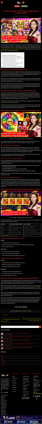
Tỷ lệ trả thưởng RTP (5, 235)
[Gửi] (40, 327)
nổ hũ (21, 73)
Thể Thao (3, 363)
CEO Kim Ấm (27, 16)
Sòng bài (3, 361)
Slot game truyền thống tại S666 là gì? (9, 55)
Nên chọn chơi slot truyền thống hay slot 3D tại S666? (12, 66)
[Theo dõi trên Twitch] (37, 399)
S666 (13, 46)
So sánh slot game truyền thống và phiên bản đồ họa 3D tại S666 (18, 347)
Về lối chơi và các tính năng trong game (10, 60)
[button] (2, 2)
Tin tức (2, 365)
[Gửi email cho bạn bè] (22, 307)
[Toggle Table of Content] (22, 54)
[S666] (21, 2)
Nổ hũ (21, 9)
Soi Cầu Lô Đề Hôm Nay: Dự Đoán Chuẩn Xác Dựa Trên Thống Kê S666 (19, 343)
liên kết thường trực (28, 310)
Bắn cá (2, 355)
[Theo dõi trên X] (34, 396)
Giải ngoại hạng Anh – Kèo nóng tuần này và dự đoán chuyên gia (17, 336)
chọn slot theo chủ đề (9, 102)
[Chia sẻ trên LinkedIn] (26, 307)
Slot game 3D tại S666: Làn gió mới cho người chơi (11, 56)
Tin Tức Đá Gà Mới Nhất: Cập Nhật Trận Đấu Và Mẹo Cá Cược (17, 333)
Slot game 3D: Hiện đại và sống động (10, 65)
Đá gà (2, 357)
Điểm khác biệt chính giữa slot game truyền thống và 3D (12, 57)
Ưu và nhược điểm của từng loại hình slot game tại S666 (12, 62)
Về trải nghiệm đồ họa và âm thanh (9, 59)
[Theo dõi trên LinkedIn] (38, 396)
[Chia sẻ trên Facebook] (18, 307)
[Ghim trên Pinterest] (24, 307)
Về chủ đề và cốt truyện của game (10, 61)
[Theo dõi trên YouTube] (40, 396)
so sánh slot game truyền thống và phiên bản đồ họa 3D (12, 49)
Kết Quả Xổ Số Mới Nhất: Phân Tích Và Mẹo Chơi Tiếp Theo (16, 340)
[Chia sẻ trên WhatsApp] (16, 307)
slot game (23, 86)
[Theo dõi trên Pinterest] (36, 396)
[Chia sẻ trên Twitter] (20, 307)
